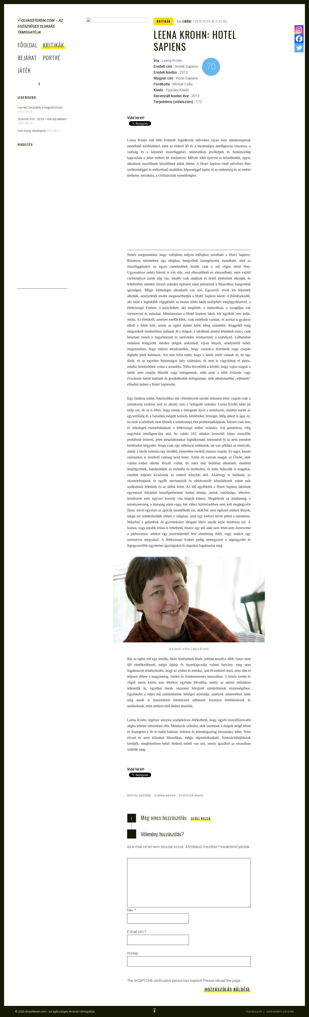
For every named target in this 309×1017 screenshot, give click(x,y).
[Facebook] (299, 38)
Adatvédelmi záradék (280, 1011)
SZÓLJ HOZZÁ (201, 818)
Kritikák (53, 45)
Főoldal (27, 45)
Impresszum (254, 1011)
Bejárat (27, 57)
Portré (52, 57)
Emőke (187, 21)
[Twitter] (299, 47)
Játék (24, 70)
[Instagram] (299, 29)
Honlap (132, 953)
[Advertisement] (189, 218)
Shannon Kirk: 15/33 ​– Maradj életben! (42, 119)
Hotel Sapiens (140, 795)
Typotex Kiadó (192, 795)
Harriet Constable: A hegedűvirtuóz (40, 107)
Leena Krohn (166, 795)
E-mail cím (136, 932)
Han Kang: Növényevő (31, 131)
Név (131, 910)
